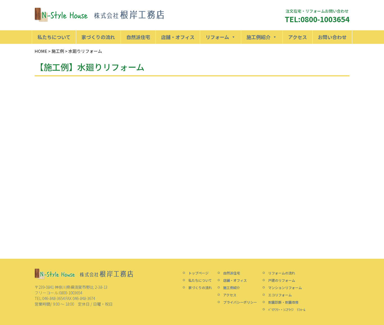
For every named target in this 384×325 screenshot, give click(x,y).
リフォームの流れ (281, 273)
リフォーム (217, 36)
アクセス (297, 36)
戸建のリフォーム (281, 280)
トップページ (198, 273)
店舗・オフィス (178, 36)
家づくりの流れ (98, 36)
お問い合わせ (332, 36)
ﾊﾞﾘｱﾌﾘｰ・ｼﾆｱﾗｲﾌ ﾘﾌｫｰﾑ (286, 309)
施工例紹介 (258, 36)
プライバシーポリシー (240, 302)
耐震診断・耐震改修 (283, 302)
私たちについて (54, 36)
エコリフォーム (280, 294)
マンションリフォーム (285, 287)
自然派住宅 (138, 36)
